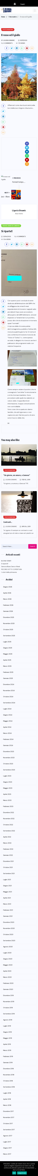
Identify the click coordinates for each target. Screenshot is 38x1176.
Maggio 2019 (7, 1038)
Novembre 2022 (8, 819)
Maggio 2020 (7, 965)
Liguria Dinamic (11, 479)
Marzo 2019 (7, 1050)
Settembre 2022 (9, 831)
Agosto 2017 (7, 1136)
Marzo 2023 (7, 800)
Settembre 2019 (9, 1014)
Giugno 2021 (7, 886)
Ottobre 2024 (8, 697)
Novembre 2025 (8, 623)
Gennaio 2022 (8, 855)
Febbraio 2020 (8, 983)
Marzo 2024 (7, 733)
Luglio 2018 (7, 1093)
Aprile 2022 (7, 837)
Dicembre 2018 (8, 1069)
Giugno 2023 (7, 782)
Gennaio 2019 (8, 1063)
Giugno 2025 (7, 648)
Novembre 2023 (8, 758)
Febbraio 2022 (8, 849)
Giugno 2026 (7, 587)
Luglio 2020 (7, 953)
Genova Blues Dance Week (10, 567)
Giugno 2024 (7, 715)
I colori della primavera (9, 572)
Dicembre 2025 (8, 617)
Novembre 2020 (9, 928)
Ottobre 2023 (8, 764)
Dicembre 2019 (8, 995)
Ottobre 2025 (8, 630)
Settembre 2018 (9, 1087)
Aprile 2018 (7, 1099)
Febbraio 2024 (8, 739)
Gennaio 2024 (8, 745)
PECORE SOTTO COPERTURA (11, 569)
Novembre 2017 (8, 1117)
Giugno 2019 (7, 1032)
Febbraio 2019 (8, 1056)
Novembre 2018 (8, 1075)
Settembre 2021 (9, 873)
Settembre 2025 (9, 636)
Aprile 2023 (7, 794)
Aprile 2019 (7, 1044)
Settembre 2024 (9, 703)
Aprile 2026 (7, 593)
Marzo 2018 (7, 1105)
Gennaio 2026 (8, 611)
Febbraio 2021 (8, 910)
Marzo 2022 (7, 843)
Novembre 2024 (9, 691)
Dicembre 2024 (8, 684)
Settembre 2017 (9, 1130)
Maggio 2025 (7, 654)
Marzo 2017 (7, 1154)
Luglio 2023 (7, 776)
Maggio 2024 (7, 721)
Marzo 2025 (7, 666)
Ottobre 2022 (8, 825)
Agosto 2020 (8, 947)
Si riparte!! (4, 564)
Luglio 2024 (7, 709)
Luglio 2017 (7, 1142)
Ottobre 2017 (8, 1124)
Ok (14, 1173)
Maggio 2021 (7, 892)
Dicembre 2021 (8, 861)
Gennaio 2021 (7, 916)
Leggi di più (22, 1173)
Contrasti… (7, 522)
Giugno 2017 (7, 1148)
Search (32, 546)
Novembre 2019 (8, 1002)
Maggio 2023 (7, 788)
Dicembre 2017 (8, 1111)
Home (3, 17)
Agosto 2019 (7, 1020)
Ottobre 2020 (8, 934)
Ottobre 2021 (8, 867)
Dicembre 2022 (8, 813)
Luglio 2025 (7, 642)
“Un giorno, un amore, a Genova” (16, 475)
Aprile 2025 (7, 660)
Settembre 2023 (9, 770)
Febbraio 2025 (8, 672)
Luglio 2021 (7, 880)
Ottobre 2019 (8, 1008)
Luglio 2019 (7, 1026)
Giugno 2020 (7, 959)
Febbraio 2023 (8, 806)
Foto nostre (13, 17)
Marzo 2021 (7, 904)
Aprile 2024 (7, 727)
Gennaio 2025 (8, 678)
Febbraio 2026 (8, 605)
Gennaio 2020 (8, 989)
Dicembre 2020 (8, 922)
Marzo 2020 (7, 977)
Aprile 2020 (7, 971)
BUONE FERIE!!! (6, 561)
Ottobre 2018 (8, 1081)
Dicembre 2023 (8, 752)
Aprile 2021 (7, 898)
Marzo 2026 (7, 599)
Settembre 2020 (9, 941)
